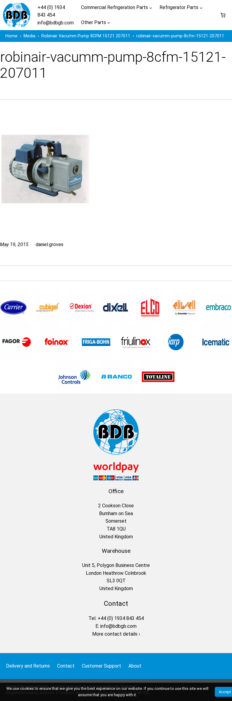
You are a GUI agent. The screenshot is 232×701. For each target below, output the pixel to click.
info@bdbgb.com (55, 23)
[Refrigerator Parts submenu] (201, 7)
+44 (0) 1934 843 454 (121, 618)
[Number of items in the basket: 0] (223, 15)
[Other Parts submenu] (108, 22)
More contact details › (116, 634)
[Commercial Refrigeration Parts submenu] (150, 7)
